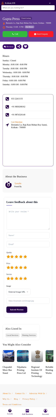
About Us (7, 393)
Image (8, 286)
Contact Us (20, 393)
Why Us (6, 399)
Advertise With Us (37, 393)
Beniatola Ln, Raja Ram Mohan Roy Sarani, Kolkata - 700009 (29, 125)
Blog (16, 399)
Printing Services (29, 335)
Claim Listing (26, 18)
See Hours (29, 27)
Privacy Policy (29, 399)
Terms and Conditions (12, 405)
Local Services (12, 335)
